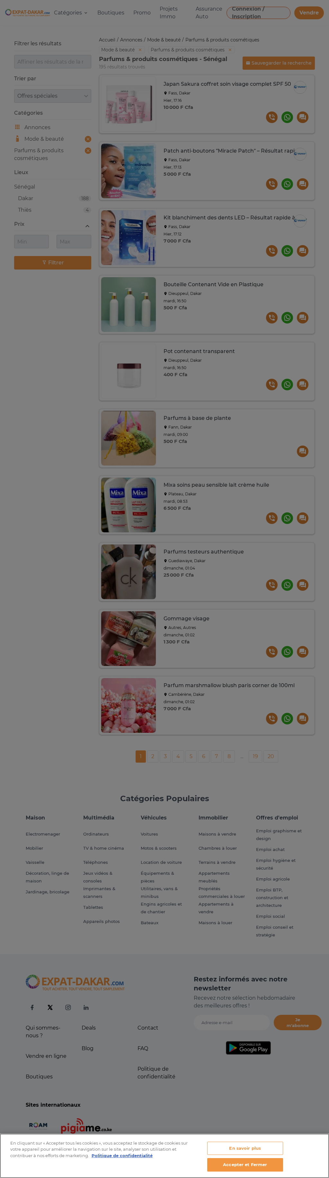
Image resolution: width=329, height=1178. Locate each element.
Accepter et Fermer (245, 1164)
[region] (164, 1156)
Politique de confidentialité (122, 1155)
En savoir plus (245, 1148)
